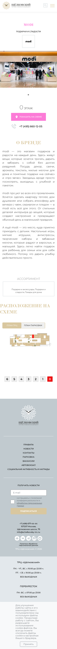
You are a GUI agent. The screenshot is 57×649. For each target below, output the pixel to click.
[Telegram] (28, 538)
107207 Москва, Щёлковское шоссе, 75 (28, 527)
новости (28, 449)
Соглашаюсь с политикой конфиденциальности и (29, 502)
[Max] (40, 538)
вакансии (29, 461)
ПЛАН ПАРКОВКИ (33, 325)
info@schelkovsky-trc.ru (28, 532)
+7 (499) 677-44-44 (28, 523)
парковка (28, 457)
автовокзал (28, 465)
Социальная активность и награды (28, 469)
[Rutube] (34, 538)
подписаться (28, 511)
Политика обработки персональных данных (28, 544)
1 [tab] (28, 95)
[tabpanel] (28, 70)
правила (28, 444)
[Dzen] (17, 538)
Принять (28, 644)
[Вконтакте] (22, 538)
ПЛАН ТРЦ (12, 325)
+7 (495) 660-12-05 (30, 126)
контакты (28, 453)
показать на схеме (30, 117)
